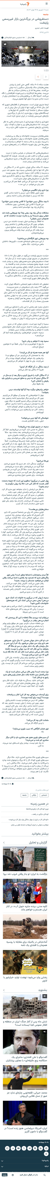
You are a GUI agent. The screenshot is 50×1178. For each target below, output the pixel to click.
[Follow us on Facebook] (35, 1148)
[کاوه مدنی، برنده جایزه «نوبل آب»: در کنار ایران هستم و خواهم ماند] (25, 891)
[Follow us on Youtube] (18, 1148)
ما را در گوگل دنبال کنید (29, 1174)
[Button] (31, 37)
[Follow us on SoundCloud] (13, 1148)
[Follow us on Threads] (46, 1153)
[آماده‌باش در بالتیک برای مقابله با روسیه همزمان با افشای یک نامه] (25, 926)
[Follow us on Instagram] (7, 1148)
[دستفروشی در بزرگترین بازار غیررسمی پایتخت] (25, 54)
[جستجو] (44, 1175)
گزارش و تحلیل (38, 843)
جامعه (46, 14)
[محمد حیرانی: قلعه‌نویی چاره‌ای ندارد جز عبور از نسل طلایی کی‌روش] (25, 1077)
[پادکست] (12, 1175)
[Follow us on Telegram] (29, 1148)
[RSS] (40, 1148)
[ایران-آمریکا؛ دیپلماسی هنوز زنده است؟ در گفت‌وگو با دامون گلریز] (25, 1113)
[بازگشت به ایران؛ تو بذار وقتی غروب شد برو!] (25, 859)
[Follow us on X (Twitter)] (24, 1148)
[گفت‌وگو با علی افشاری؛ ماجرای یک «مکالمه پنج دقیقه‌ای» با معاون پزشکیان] (25, 1042)
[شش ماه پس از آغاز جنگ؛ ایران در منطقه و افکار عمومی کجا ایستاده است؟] (25, 1006)
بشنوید (42, 990)
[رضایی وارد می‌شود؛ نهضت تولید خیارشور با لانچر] (25, 962)
